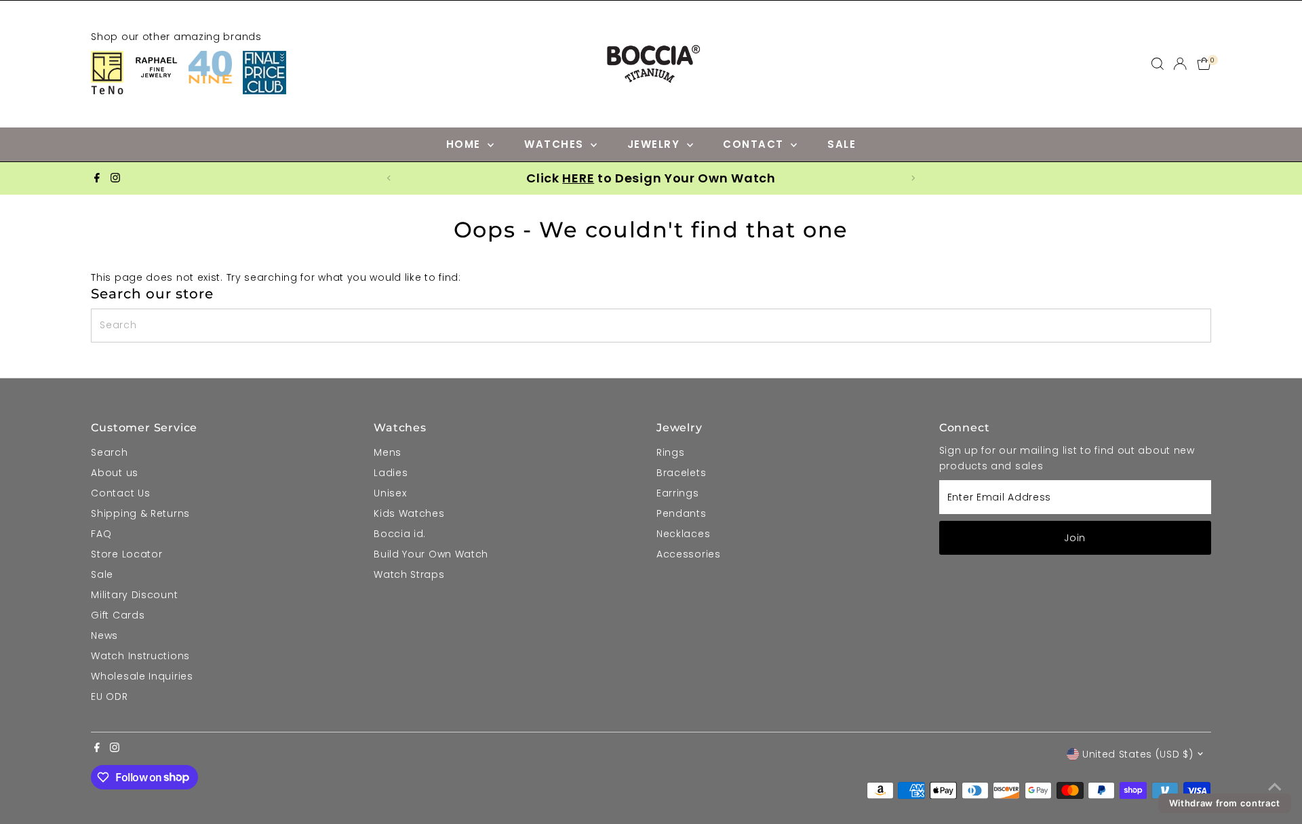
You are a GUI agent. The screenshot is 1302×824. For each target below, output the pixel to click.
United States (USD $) (1138, 754)
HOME (465, 144)
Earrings (677, 493)
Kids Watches (409, 513)
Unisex (390, 493)
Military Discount (134, 595)
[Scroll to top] (1274, 786)
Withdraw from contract (1224, 803)
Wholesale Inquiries (142, 676)
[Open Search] (1157, 64)
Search (109, 452)
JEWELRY (655, 144)
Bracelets (681, 472)
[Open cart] (1204, 64)
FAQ (101, 534)
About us (114, 472)
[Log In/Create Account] (1180, 64)
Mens (387, 452)
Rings (670, 452)
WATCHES (555, 144)
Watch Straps (409, 574)
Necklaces (683, 534)
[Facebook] (97, 178)
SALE (841, 144)
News (104, 635)
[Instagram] (115, 178)
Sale (102, 574)
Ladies (391, 472)
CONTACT (755, 144)
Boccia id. (400, 534)
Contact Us (120, 493)
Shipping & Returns (140, 513)
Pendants (681, 513)
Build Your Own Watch (431, 554)
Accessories (688, 554)
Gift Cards (117, 615)
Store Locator (126, 554)
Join (1075, 538)
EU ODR (109, 696)
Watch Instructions (140, 656)
